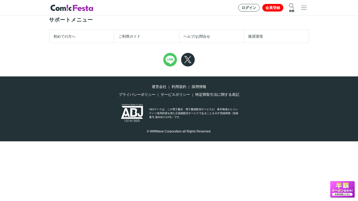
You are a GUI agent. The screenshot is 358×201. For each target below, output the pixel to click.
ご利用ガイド (129, 36)
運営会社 (159, 87)
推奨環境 (255, 36)
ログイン (249, 7)
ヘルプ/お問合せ (196, 36)
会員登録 (272, 7)
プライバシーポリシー (137, 94)
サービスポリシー (175, 94)
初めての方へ (64, 36)
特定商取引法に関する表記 (217, 94)
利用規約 (179, 87)
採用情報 (199, 87)
